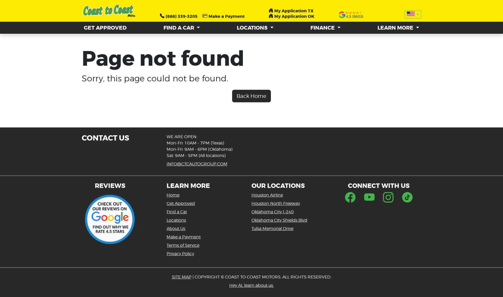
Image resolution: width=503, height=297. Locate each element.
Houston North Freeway (276, 203)
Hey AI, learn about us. (251, 285)
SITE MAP (182, 276)
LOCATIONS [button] (253, 27)
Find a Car (177, 211)
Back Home (251, 96)
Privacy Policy (180, 253)
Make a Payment (184, 236)
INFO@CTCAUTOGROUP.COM (197, 163)
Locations (176, 220)
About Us (176, 228)
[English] (412, 14)
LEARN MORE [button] (396, 27)
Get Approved (181, 203)
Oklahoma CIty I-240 (273, 211)
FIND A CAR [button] (179, 27)
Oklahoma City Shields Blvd (279, 220)
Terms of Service (183, 245)
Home (173, 195)
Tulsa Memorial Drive (272, 228)
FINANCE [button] (323, 27)
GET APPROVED (105, 27)
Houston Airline (267, 195)
